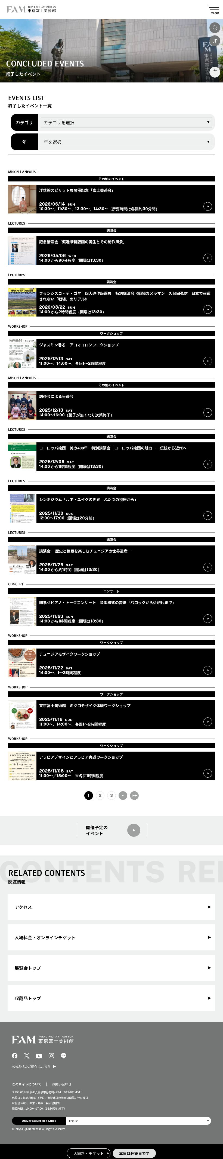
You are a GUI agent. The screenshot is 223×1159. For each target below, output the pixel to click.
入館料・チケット (88, 1153)
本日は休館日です (134, 1153)
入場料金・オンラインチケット (45, 937)
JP (215, 40)
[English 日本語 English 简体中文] (138, 1121)
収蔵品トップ (28, 998)
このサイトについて (26, 1084)
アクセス (23, 907)
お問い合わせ (62, 1084)
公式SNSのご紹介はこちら (31, 1066)
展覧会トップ (28, 968)
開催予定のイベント (97, 830)
